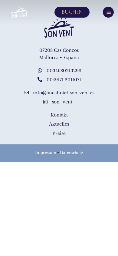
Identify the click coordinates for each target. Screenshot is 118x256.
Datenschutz (71, 153)
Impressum (45, 153)
